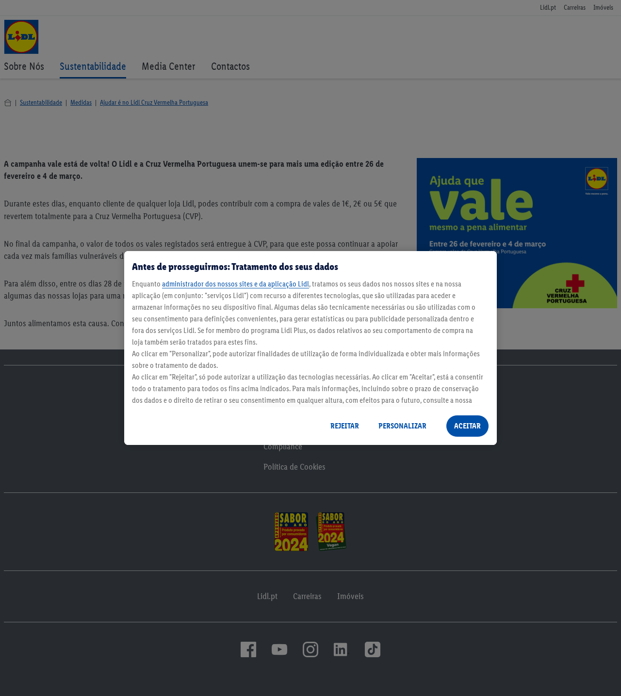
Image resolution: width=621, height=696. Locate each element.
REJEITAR (344, 425)
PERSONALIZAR (402, 425)
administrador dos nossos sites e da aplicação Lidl (235, 283)
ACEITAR (467, 425)
